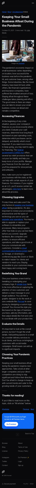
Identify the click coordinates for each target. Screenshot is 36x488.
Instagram (5, 457)
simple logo (22, 284)
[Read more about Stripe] (31, 484)
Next (32, 409)
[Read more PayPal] (26, 484)
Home (4, 12)
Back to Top (29, 434)
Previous (26, 409)
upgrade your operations (12, 219)
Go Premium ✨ (23, 457)
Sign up (20, 465)
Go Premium (11, 424)
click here (17, 189)
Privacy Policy (23, 451)
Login (20, 461)
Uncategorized (17, 12)
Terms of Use (23, 447)
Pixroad (21, 301)
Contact (5, 465)
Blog (9, 12)
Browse (5, 443)
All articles (5, 409)
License (5, 451)
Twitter (4, 461)
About (20, 443)
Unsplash (21, 63)
